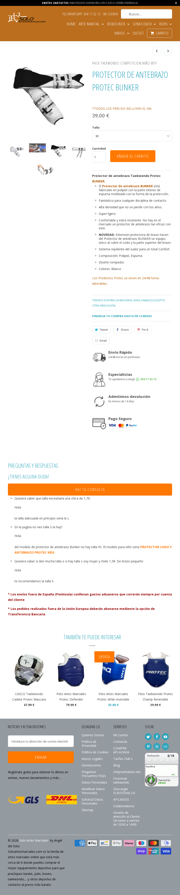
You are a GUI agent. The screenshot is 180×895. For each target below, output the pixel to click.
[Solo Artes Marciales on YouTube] (165, 736)
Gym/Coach (143, 24)
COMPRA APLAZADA (121, 750)
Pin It (145, 330)
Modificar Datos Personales (93, 791)
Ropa (163, 24)
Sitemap (87, 810)
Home (71, 24)
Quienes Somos (93, 735)
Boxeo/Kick (116, 24)
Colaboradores (123, 806)
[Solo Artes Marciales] (27, 16)
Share (125, 330)
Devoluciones (91, 765)
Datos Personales (94, 782)
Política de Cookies (95, 752)
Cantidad (99, 148)
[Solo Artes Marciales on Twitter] (148, 736)
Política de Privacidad (89, 744)
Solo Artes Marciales (34, 840)
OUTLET (138, 33)
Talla (95, 127)
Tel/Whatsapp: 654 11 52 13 (81, 14)
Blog (116, 765)
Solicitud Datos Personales (92, 801)
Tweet (104, 330)
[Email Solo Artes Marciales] (165, 746)
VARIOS (120, 33)
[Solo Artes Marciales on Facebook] (156, 736)
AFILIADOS (121, 799)
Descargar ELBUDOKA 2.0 (124, 791)
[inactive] (161, 785)
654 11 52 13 (148, 379)
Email (103, 340)
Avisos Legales (92, 759)
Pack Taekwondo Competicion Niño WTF (124, 63)
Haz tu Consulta (90, 489)
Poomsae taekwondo (121, 780)
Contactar (120, 742)
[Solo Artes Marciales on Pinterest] (148, 746)
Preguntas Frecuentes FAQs (94, 774)
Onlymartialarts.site (127, 772)
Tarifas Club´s (123, 759)
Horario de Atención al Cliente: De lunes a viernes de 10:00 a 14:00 (126, 818)
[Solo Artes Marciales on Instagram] (156, 746)
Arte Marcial (90, 24)
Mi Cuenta (110, 14)
